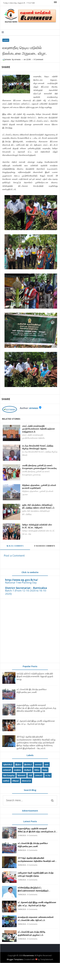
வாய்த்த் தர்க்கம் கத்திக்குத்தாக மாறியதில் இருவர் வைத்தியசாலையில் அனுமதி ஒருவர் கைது (35, 676)
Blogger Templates (15, 959)
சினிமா (36, 770)
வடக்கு (47, 775)
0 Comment (38, 59)
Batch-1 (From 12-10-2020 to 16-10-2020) (26, 592)
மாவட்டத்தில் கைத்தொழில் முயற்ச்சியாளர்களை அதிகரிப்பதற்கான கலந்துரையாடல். (38, 428)
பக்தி (30, 775)
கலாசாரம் (38, 764)
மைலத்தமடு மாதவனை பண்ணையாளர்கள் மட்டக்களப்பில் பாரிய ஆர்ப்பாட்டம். (36, 918)
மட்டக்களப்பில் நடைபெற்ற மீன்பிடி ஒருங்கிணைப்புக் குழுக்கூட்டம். (31, 933)
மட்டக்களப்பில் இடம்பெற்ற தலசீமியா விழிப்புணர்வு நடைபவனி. (32, 691)
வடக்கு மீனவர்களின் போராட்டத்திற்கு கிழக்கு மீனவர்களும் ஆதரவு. (37, 447)
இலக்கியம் (28, 764)
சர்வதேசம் (27, 770)
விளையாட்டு (26, 780)
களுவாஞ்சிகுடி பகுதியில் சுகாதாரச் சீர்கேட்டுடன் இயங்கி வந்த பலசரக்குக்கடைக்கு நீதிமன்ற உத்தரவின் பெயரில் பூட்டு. (36, 708)
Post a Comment (14, 555)
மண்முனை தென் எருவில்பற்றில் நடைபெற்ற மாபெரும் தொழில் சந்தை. (35, 874)
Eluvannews (28, 955)
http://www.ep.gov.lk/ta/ (21, 580)
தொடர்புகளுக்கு (9, 775)
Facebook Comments (45, 546)
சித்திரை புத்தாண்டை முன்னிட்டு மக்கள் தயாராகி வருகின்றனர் (39, 486)
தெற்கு (45, 770)
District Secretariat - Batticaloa (26, 588)
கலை (46, 764)
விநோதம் (15, 780)
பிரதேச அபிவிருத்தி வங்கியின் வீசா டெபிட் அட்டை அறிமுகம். (37, 526)
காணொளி (7, 770)
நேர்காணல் (21, 775)
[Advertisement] (30, 631)
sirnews (33, 408)
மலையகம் (38, 775)
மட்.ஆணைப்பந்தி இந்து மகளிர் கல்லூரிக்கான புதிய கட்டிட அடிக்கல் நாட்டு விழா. (36, 722)
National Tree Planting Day (21, 582)
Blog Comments (15, 546)
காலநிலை (17, 770)
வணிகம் (5, 40)
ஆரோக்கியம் (7, 764)
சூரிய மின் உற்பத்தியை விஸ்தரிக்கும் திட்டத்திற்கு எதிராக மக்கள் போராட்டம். (38, 506)
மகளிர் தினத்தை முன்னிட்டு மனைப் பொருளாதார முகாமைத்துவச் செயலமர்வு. (39, 467)
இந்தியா (18, 764)
